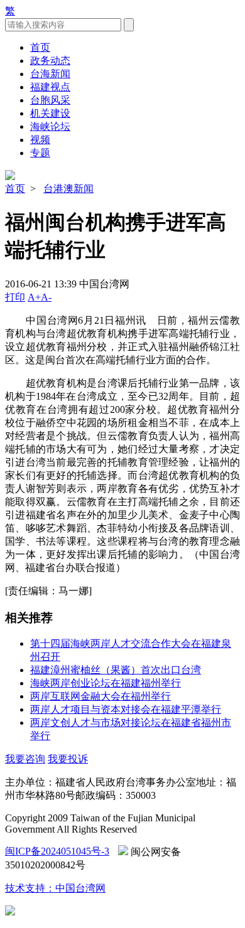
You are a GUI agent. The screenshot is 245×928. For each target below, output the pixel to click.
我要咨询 (25, 759)
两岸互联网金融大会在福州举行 (100, 696)
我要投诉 (68, 759)
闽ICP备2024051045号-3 (57, 851)
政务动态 (50, 60)
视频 (40, 139)
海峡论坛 (50, 126)
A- (46, 297)
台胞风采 (50, 100)
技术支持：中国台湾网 (55, 888)
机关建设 (50, 113)
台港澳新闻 (68, 188)
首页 (40, 47)
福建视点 (50, 87)
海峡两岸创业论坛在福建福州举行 (105, 683)
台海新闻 (50, 73)
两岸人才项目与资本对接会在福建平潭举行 (125, 709)
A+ (34, 297)
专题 (40, 152)
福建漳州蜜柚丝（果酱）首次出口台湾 (115, 669)
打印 (15, 297)
